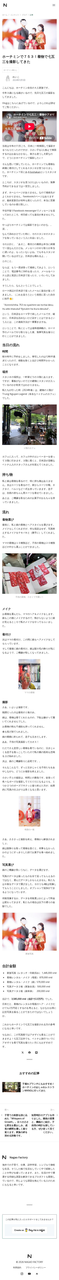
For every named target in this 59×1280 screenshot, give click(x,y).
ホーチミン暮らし (10, 70)
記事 (31, 15)
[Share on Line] (36, 1052)
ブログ (24, 15)
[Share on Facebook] (29, 1052)
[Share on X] (22, 1052)
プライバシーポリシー (36, 1267)
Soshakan (35, 172)
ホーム (4, 15)
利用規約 (17, 1267)
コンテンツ (14, 15)
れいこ (16, 76)
